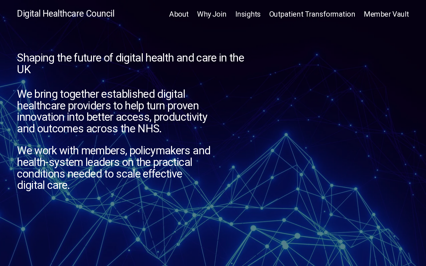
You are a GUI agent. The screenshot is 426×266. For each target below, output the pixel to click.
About (179, 14)
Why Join (211, 14)
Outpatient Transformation (312, 14)
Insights (248, 14)
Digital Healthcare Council (65, 13)
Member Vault (386, 14)
